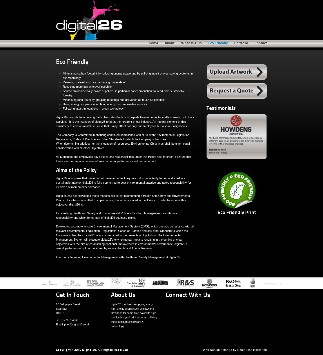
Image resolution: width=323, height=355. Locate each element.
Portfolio (241, 43)
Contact (261, 43)
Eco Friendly (218, 43)
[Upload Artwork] (237, 72)
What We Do (191, 43)
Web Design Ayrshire (217, 349)
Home (153, 43)
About (169, 43)
